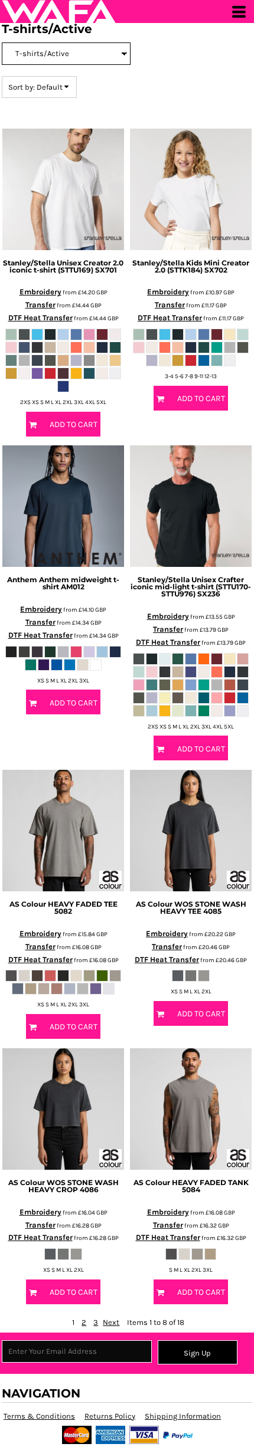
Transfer (40, 304)
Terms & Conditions (39, 1416)
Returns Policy (109, 1416)
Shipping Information (183, 1416)
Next (111, 1322)
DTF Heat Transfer (40, 317)
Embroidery (40, 291)
